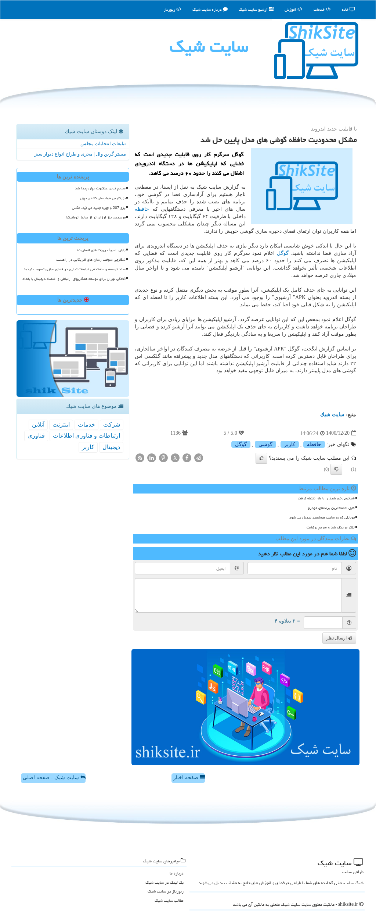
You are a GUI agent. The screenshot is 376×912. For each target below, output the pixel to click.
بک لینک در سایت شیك (164, 882)
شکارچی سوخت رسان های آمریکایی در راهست (91, 259)
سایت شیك (209, 46)
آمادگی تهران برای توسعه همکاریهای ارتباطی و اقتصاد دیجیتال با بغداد (74, 278)
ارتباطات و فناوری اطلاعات (86, 435)
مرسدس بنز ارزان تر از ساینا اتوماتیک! (96, 217)
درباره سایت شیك (207, 9)
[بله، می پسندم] (261, 458)
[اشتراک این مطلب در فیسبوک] (187, 457)
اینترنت (61, 424)
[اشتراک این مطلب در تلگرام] (199, 457)
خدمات (320, 9)
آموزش (291, 9)
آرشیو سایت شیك (254, 9)
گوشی (265, 444)
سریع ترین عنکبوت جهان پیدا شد (100, 188)
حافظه (142, 209)
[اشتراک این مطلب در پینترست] (163, 457)
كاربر (289, 444)
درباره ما (177, 873)
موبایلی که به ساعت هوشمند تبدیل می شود (322, 517)
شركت (111, 424)
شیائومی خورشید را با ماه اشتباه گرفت (326, 498)
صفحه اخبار (186, 777)
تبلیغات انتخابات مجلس (103, 143)
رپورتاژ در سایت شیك (166, 891)
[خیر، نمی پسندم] (336, 469)
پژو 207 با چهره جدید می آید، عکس (99, 207)
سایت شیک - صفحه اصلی (51, 777)
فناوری (36, 435)
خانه (346, 9)
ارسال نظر (337, 638)
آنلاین (38, 424)
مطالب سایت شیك (169, 900)
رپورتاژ (170, 9)
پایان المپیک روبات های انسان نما (101, 250)
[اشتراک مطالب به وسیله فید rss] (140, 457)
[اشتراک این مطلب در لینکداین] (152, 457)
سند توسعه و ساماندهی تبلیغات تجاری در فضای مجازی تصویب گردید (75, 269)
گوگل (283, 253)
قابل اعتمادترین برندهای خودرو (331, 508)
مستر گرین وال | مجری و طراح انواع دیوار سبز (80, 154)
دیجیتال (111, 447)
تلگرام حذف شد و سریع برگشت (331, 527)
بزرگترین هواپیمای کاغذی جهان (103, 198)
